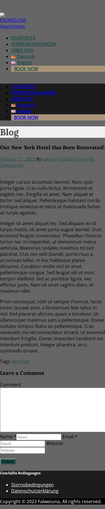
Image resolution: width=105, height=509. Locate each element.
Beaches (21, 361)
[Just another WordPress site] (13, 26)
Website (54, 443)
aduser (50, 159)
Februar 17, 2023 (17, 159)
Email (70, 437)
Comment (10, 385)
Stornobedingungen (32, 485)
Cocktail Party (73, 159)
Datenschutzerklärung (35, 491)
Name (8, 437)
